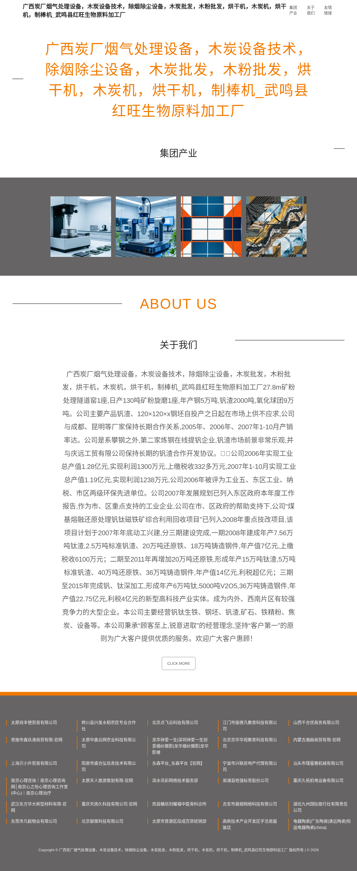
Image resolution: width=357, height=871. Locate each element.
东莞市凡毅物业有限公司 (34, 821)
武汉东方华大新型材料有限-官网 (39, 807)
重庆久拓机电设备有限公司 (318, 780)
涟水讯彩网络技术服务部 (175, 780)
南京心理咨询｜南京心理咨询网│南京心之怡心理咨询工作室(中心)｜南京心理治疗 (39, 786)
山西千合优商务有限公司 (316, 722)
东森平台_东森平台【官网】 (178, 763)
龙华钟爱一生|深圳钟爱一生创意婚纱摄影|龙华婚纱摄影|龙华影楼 (180, 746)
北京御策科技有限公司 (102, 821)
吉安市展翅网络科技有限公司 (250, 804)
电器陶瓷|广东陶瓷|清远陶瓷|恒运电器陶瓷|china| (322, 824)
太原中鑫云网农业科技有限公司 (109, 743)
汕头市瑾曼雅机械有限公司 (318, 763)
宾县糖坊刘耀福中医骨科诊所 (179, 804)
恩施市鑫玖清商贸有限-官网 (36, 740)
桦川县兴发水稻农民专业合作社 (109, 725)
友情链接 (328, 10)
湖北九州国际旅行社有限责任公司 (320, 807)
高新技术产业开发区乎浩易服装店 (250, 824)
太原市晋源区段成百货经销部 (179, 821)
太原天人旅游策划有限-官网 (107, 780)
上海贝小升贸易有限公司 (34, 763)
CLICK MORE (178, 663)
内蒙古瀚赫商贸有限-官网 (317, 740)
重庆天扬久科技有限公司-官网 (109, 804)
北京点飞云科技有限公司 (175, 722)
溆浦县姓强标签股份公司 (246, 780)
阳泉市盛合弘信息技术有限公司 (109, 766)
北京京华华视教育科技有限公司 (250, 743)
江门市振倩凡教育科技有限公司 (250, 725)
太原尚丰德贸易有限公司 (34, 722)
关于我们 (311, 10)
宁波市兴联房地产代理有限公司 (250, 766)
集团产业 (293, 10)
